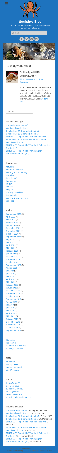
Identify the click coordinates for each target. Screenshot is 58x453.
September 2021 (13, 236)
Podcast (9, 186)
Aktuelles (10, 166)
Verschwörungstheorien (17, 198)
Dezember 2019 (13, 290)
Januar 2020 (11, 287)
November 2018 (13, 324)
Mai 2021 (10, 242)
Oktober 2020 (12, 262)
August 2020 (11, 268)
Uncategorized (12, 195)
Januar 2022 (11, 225)
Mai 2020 (10, 276)
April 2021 (10, 245)
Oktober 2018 (12, 327)
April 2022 (10, 216)
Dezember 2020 (13, 256)
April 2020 (10, 279)
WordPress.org (12, 370)
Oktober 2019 (12, 296)
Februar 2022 (12, 222)
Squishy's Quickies (14, 192)
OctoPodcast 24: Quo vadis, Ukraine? (22, 131)
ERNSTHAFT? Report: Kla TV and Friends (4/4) (26, 136)
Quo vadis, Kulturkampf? (17, 125)
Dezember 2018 (13, 322)
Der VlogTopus (12, 386)
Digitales (10, 175)
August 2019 (11, 302)
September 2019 (13, 299)
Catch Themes (46, 450)
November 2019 (13, 293)
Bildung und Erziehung (16, 172)
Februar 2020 (12, 285)
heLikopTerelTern (14, 394)
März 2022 (11, 219)
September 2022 (13, 214)
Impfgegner (11, 181)
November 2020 (13, 259)
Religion (9, 189)
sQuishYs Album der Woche (18, 397)
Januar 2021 (11, 253)
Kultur (9, 183)
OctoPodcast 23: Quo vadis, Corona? (22, 133)
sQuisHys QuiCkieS (14, 348)
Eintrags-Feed (12, 364)
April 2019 (10, 313)
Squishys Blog (30, 21)
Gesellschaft (11, 178)
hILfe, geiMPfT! (12, 391)
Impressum (11, 342)
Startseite (10, 340)
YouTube (10, 201)
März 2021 (11, 248)
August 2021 (11, 239)
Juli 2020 (10, 270)
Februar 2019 (12, 319)
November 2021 (13, 231)
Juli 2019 (10, 304)
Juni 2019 (10, 307)
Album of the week (14, 169)
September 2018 (13, 330)
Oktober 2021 (12, 234)
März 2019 (11, 316)
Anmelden (10, 361)
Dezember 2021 (13, 228)
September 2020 (13, 265)
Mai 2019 (10, 310)
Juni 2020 (10, 273)
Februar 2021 (12, 251)
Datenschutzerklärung (16, 345)
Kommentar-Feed (14, 367)
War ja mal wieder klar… (17, 128)
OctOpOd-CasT (13, 383)
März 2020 (11, 282)
